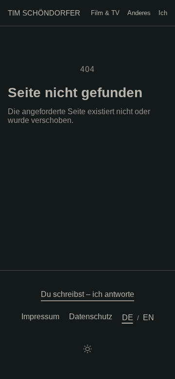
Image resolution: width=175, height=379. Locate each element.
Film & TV (105, 13)
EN (148, 317)
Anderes (139, 13)
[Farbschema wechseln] (87, 349)
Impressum (40, 316)
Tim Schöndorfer (44, 13)
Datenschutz (90, 316)
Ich (162, 13)
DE (127, 317)
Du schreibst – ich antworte (87, 294)
